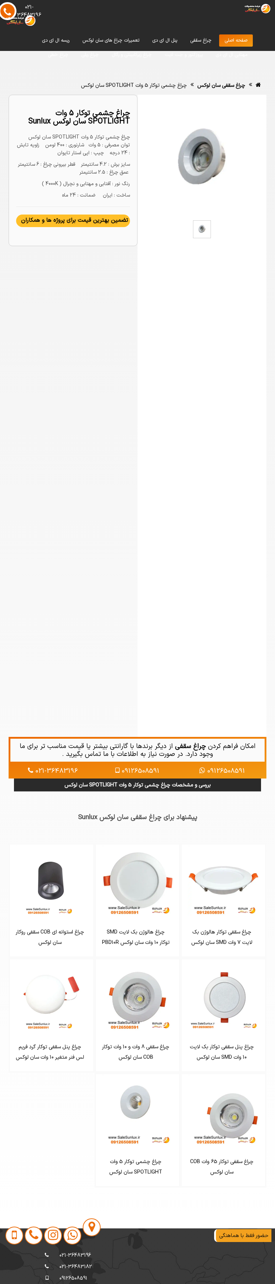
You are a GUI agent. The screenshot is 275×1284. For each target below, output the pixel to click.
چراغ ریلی (90, 54)
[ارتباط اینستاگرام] (49, 1267)
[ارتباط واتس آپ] (69, 1267)
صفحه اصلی (236, 40)
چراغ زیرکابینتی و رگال (132, 54)
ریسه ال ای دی (55, 40)
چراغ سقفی (201, 40)
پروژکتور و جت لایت (184, 54)
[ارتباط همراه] (12, 1267)
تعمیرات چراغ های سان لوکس (110, 40)
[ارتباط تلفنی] (30, 1267)
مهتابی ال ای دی (231, 54)
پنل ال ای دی (164, 40)
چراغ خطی (58, 54)
